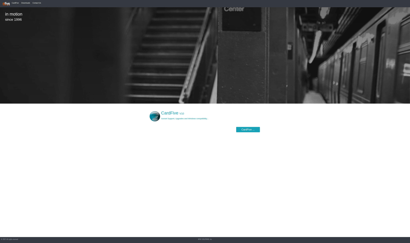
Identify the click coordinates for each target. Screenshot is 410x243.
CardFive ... (248, 129)
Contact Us (37, 3)
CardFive (15, 3)
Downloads (25, 3)
